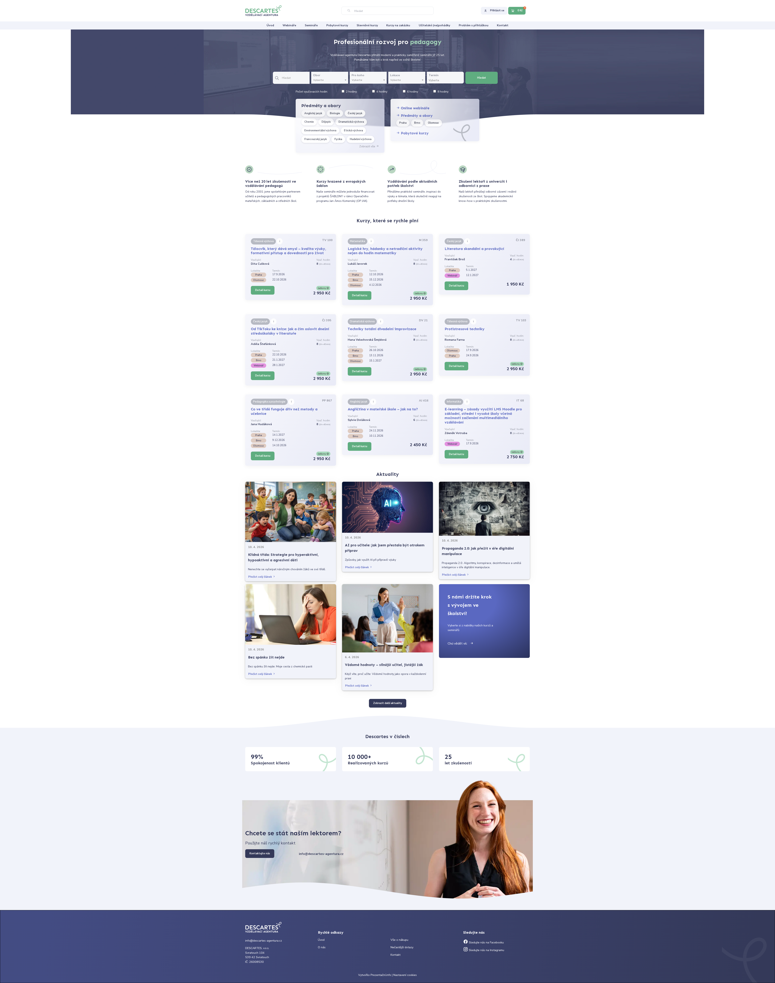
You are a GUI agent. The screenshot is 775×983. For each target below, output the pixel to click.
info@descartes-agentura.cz (321, 854)
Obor (316, 75)
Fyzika (338, 139)
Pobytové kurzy (414, 133)
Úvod (321, 940)
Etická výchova (353, 130)
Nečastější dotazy (402, 947)
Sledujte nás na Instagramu (486, 950)
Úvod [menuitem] (270, 25)
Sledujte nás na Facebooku (486, 942)
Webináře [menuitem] (289, 25)
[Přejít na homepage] (265, 10)
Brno (417, 123)
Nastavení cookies (405, 975)
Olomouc (433, 123)
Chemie (309, 122)
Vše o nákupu (399, 940)
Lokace (395, 75)
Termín (434, 75)
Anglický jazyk (313, 113)
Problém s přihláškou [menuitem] (473, 25)
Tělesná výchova (263, 241)
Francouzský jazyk (315, 139)
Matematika (357, 241)
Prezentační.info (381, 975)
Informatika (454, 402)
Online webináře (414, 108)
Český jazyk (355, 113)
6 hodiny (412, 92)
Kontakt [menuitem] (502, 25)
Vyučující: (256, 259)
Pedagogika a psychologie (269, 402)
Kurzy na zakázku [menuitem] (398, 25)
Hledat (481, 78)
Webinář (452, 275)
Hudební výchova (360, 139)
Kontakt (395, 955)
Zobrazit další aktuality (387, 703)
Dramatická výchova (351, 122)
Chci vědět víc (459, 643)
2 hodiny (351, 92)
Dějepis (326, 122)
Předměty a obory (416, 115)
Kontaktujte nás (259, 853)
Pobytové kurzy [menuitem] (337, 25)
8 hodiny (443, 92)
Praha (402, 123)
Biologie (335, 113)
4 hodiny (381, 92)
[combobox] (330, 80)
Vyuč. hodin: (323, 259)
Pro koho (358, 75)
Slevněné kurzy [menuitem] (367, 25)
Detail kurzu (262, 290)
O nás (322, 947)
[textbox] (330, 80)
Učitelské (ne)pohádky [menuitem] (434, 25)
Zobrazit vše (367, 146)
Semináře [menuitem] (311, 25)
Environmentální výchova (320, 130)
